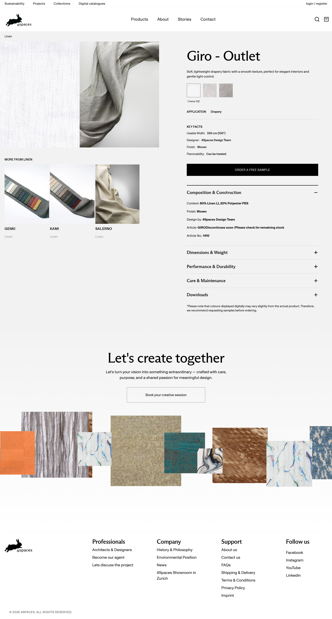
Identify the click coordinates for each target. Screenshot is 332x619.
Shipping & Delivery (238, 572)
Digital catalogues (92, 3)
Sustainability (14, 3)
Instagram (294, 560)
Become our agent (108, 557)
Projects (39, 3)
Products (139, 19)
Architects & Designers (112, 549)
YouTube (293, 567)
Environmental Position (177, 557)
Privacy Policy (233, 587)
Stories (184, 19)
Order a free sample (252, 170)
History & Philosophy (175, 549)
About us (229, 549)
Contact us (230, 557)
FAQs (226, 565)
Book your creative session (166, 395)
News (162, 565)
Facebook (294, 552)
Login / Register (316, 3)
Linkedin (293, 575)
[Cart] (326, 19)
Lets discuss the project (112, 565)
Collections (62, 3)
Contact (208, 19)
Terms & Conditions (238, 580)
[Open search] (317, 19)
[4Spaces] (18, 19)
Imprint (227, 595)
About (163, 19)
